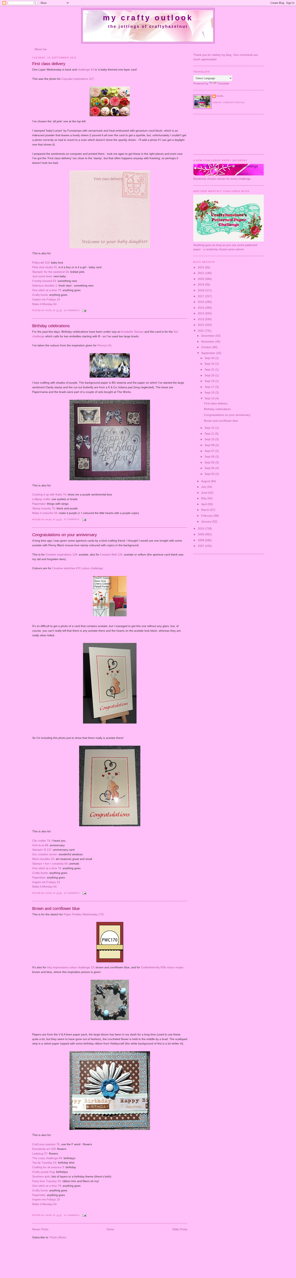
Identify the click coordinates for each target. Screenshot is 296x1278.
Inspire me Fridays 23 (46, 299)
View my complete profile (228, 103)
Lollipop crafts (41, 499)
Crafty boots (40, 294)
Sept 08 (210, 445)
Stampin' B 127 (42, 849)
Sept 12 (210, 427)
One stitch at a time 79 (46, 290)
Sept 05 (210, 462)
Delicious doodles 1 (44, 285)
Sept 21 (210, 369)
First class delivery (48, 63)
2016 (201, 301)
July (204, 486)
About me (40, 49)
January (206, 521)
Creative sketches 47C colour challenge (77, 568)
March (205, 509)
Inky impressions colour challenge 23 (70, 967)
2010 (201, 528)
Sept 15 (210, 392)
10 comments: (72, 519)
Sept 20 (210, 375)
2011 (201, 330)
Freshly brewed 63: (44, 280)
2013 (201, 319)
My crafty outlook (148, 17)
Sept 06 (210, 456)
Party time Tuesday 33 (46, 1181)
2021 (201, 273)
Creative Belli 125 (111, 554)
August (206, 481)
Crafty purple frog (43, 1171)
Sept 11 (210, 433)
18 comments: (72, 310)
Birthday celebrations (51, 326)
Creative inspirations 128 (61, 554)
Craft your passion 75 (46, 1144)
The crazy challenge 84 (47, 1158)
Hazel (49, 310)
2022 (201, 267)
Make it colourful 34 (44, 513)
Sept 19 (210, 381)
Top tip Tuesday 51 (44, 1162)
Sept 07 (210, 451)
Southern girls (41, 1176)
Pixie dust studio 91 (44, 267)
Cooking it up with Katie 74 (49, 494)
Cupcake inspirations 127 (77, 78)
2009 (201, 534)
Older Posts (179, 1229)
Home (110, 1229)
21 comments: (72, 1215)
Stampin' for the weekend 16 (50, 271)
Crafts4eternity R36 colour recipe (162, 967)
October (206, 347)
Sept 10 (210, 439)
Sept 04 (210, 468)
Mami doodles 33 (43, 859)
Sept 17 (210, 386)
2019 (201, 284)
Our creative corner (44, 854)
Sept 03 (210, 473)
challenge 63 (86, 69)
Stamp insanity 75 (43, 508)
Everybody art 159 (44, 1148)
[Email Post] (84, 310)
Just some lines (42, 276)
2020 (201, 278)
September (208, 353)
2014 (201, 313)
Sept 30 (210, 358)
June (204, 492)
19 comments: (72, 893)
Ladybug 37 (39, 1153)
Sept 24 (210, 363)
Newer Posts (40, 1229)
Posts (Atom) (58, 1237)
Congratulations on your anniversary (64, 535)
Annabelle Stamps (132, 331)
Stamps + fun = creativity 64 (50, 863)
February (207, 515)
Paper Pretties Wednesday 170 (83, 914)
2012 (201, 324)
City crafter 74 (41, 840)
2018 (201, 290)
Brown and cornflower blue (56, 908)
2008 (201, 540)
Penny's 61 (104, 345)
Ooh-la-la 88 (40, 845)
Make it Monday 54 (44, 304)
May (204, 498)
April (204, 504)
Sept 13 (210, 398)
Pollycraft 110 (40, 262)
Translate (223, 83)
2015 (201, 307)
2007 (201, 545)
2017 (201, 296)
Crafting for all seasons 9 (48, 1167)
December (208, 335)
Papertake (38, 503)
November (208, 341)
